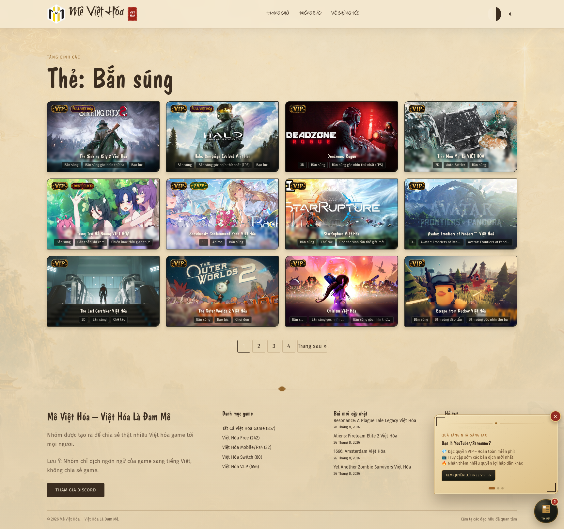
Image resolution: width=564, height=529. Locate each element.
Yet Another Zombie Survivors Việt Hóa (372, 467)
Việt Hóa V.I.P (235, 466)
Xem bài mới (459, 475)
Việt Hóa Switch (237, 457)
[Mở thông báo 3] (502, 488)
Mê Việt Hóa (96, 14)
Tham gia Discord (75, 489)
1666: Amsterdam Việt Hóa (359, 451)
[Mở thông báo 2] (496, 488)
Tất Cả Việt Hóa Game (243, 428)
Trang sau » (312, 346)
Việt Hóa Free (235, 438)
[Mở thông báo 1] (490, 488)
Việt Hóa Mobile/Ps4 (242, 447)
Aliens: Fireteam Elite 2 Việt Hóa (365, 436)
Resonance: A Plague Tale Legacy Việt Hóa (375, 420)
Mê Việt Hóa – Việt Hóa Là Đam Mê (109, 416)
